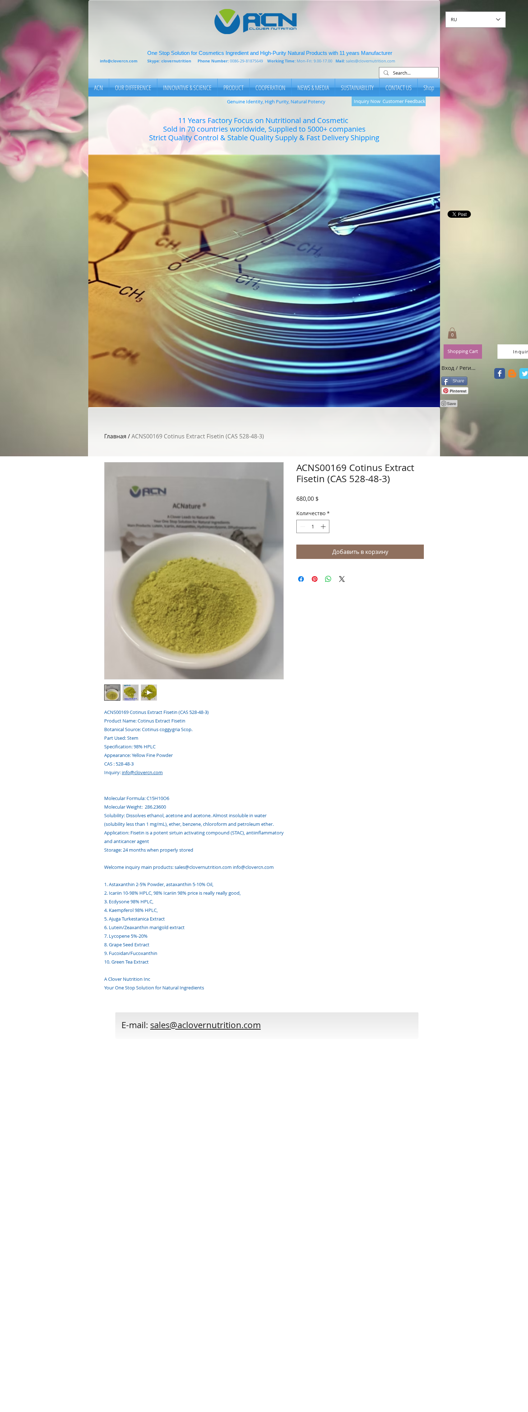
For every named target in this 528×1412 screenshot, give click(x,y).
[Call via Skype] (309, 1029)
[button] (264, 281)
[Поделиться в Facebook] (301, 579)
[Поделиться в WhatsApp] (328, 579)
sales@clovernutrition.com (370, 60)
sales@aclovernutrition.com (205, 1025)
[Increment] (323, 526)
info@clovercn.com (119, 60)
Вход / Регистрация (459, 367)
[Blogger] (512, 373)
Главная (115, 436)
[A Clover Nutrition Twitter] (499, 373)
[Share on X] (342, 579)
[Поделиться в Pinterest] (314, 579)
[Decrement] (301, 526)
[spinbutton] (312, 526)
